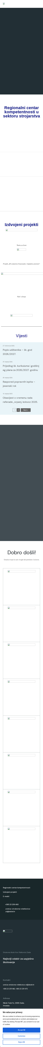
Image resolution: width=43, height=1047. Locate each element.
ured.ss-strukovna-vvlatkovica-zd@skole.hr (18, 985)
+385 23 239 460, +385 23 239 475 (15, 989)
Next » (25, 410)
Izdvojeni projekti (10, 892)
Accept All (21, 1030)
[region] (21, 1028)
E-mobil (6, 896)
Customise (21, 1036)
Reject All (21, 1042)
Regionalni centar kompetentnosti (16, 888)
